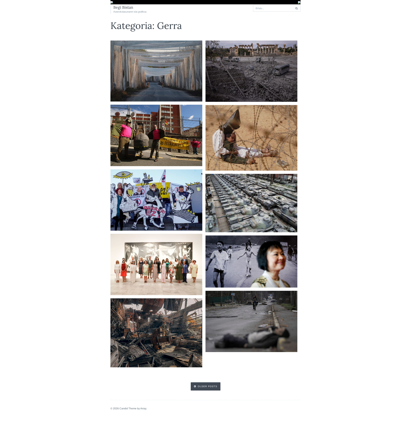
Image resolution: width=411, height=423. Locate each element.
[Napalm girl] (251, 261)
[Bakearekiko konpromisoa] (251, 203)
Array (143, 408)
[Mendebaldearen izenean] (251, 138)
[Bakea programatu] (156, 200)
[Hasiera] (111, 2)
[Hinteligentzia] (156, 135)
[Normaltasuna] (251, 321)
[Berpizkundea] (156, 264)
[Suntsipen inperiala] (251, 71)
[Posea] (156, 332)
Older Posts (207, 386)
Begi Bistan (123, 7)
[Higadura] (156, 71)
